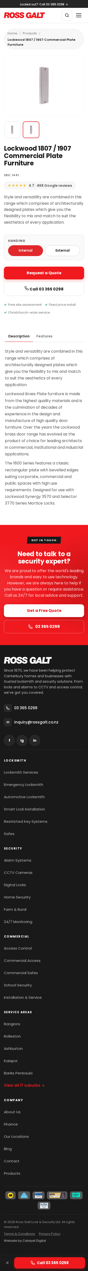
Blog (8, 1148)
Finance (11, 1124)
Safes (9, 833)
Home (12, 33)
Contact (12, 1161)
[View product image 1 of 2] (12, 130)
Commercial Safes (21, 972)
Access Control (18, 948)
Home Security (17, 897)
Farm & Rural (15, 909)
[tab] (19, 336)
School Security (18, 985)
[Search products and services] (67, 15)
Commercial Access (22, 960)
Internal (26, 250)
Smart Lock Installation (24, 809)
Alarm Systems (17, 860)
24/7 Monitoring (18, 921)
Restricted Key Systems (25, 821)
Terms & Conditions (19, 1233)
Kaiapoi (10, 1060)
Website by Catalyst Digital (25, 1240)
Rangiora (12, 1023)
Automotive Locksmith (24, 796)
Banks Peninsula (18, 1073)
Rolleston (12, 1036)
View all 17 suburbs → (24, 1085)
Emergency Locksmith (23, 784)
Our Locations (16, 1136)
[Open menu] (78, 15)
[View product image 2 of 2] (31, 130)
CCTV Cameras (18, 872)
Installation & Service (23, 997)
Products (30, 33)
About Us (12, 1111)
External (62, 250)
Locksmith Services (21, 772)
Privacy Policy (49, 1233)
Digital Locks (15, 884)
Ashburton (13, 1048)
